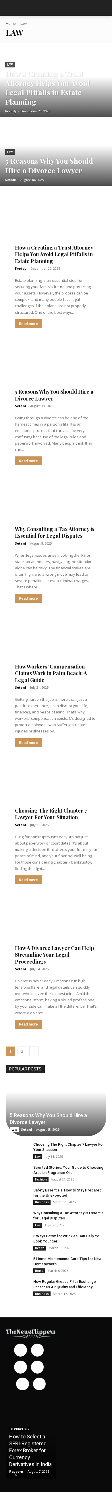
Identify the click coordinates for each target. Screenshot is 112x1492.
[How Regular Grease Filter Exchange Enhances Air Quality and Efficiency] (17, 1287)
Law (10, 64)
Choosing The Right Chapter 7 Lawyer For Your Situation (51, 814)
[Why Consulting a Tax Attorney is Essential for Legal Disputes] (56, 506)
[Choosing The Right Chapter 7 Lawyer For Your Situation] (56, 788)
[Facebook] (20, 1350)
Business (42, 1202)
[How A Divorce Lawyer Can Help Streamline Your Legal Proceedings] (56, 925)
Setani (20, 406)
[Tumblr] (22, 1384)
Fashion (41, 1179)
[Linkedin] (20, 1367)
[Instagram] (37, 1350)
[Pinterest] (37, 1367)
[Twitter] (39, 1384)
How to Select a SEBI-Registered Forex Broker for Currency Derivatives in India (30, 1450)
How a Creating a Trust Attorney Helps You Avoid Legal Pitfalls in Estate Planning (54, 254)
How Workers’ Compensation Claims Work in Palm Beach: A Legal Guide (51, 673)
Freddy (20, 268)
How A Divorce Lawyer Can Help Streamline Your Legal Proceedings (54, 955)
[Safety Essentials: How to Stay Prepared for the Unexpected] (17, 1195)
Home (11, 23)
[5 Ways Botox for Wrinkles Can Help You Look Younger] (17, 1241)
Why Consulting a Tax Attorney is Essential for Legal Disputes (54, 532)
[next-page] (34, 1051)
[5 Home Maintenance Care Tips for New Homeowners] (17, 1264)
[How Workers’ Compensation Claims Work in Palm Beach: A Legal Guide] (56, 643)
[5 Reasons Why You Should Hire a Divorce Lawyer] (56, 152)
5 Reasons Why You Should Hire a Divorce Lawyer (54, 395)
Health (40, 1248)
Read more (28, 324)
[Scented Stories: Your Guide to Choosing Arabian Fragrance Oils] (17, 1173)
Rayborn (16, 1471)
